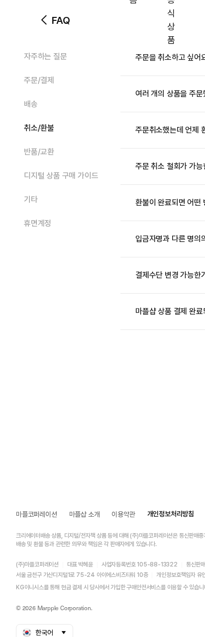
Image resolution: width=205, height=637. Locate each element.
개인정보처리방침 (170, 514)
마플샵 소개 (84, 514)
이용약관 (123, 514)
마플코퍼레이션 (36, 514)
